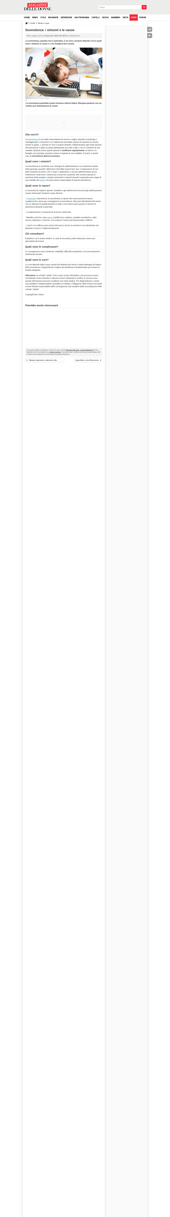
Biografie (53, 17)
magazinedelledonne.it (87, 350)
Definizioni (66, 17)
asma (49, 217)
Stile (43, 17)
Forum (142, 17)
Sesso (105, 17)
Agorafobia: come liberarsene (87, 360)
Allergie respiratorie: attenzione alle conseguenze (43, 360)
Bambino (115, 17)
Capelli (96, 17)
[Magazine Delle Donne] (37, 6)
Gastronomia (81, 17)
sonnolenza (33, 139)
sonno (42, 180)
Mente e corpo (43, 23)
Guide (134, 17)
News (35, 17)
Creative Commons (55, 352)
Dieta (125, 17)
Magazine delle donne (72, 350)
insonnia (31, 198)
